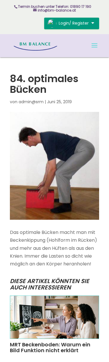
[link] (35, 45)
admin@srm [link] (31, 102)
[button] (94, 49)
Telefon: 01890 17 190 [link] (73, 6)
